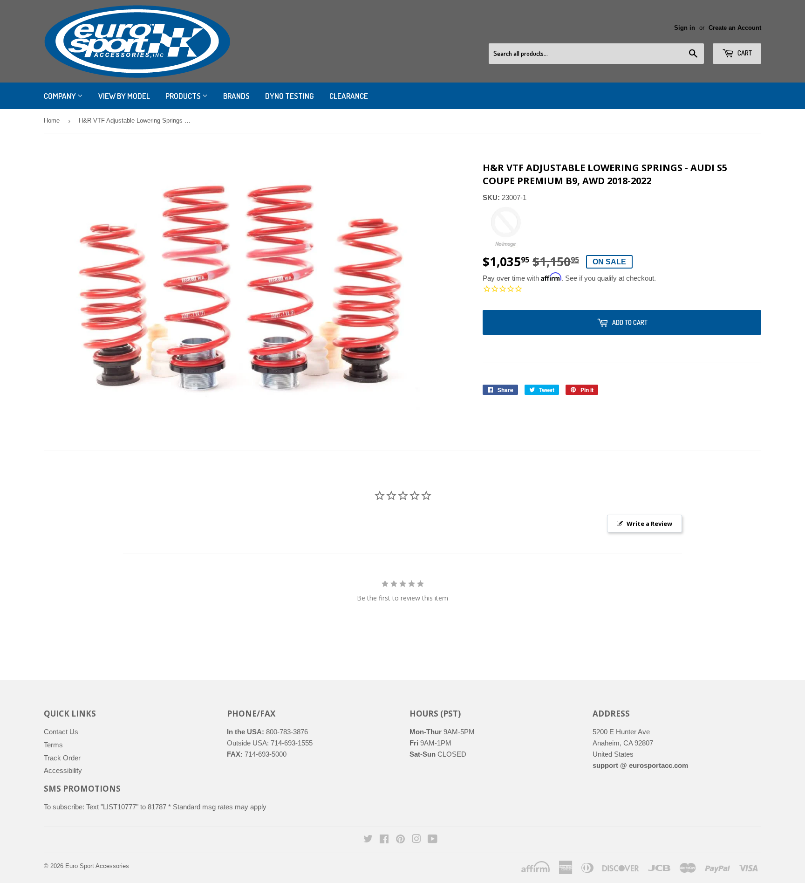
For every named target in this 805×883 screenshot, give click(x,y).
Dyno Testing (289, 96)
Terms (53, 745)
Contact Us (61, 732)
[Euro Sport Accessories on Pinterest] (400, 840)
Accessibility (63, 770)
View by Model (124, 96)
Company (60, 96)
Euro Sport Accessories (97, 865)
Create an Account (735, 27)
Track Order (62, 758)
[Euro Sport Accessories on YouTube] (432, 840)
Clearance (348, 96)
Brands (236, 96)
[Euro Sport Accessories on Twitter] (368, 840)
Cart (744, 53)
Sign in (684, 27)
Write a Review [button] (649, 523)
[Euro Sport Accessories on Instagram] (416, 840)
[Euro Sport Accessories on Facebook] (384, 840)
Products (183, 96)
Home (52, 120)
